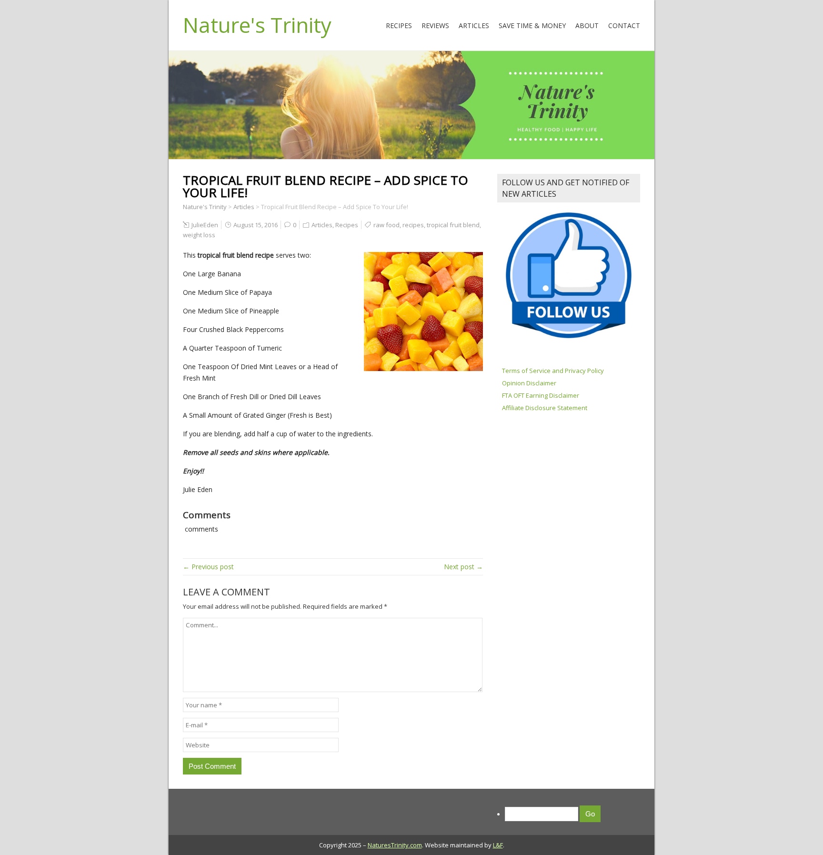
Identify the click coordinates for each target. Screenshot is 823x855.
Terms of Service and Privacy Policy (553, 370)
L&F (498, 845)
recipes (413, 225)
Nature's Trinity (257, 24)
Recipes (399, 25)
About (587, 25)
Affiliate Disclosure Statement (544, 407)
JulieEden (204, 225)
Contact (624, 25)
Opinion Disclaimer (529, 383)
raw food (386, 225)
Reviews (435, 25)
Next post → (463, 566)
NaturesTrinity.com (395, 845)
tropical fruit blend (453, 225)
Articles (474, 25)
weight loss (199, 235)
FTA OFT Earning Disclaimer (540, 395)
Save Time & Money (532, 25)
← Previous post (208, 566)
